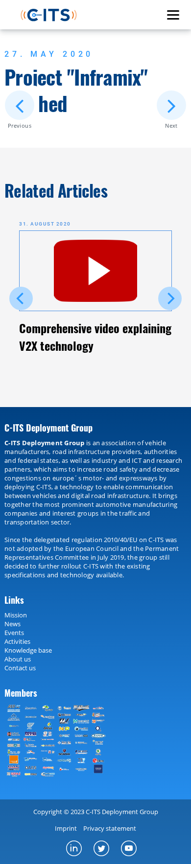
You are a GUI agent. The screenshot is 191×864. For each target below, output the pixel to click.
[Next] (170, 298)
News (12, 623)
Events (14, 632)
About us (17, 659)
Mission (15, 615)
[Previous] (21, 298)
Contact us (20, 667)
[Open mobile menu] (173, 15)
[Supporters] (59, 740)
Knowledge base (28, 650)
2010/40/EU (120, 539)
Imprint (66, 828)
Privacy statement (109, 828)
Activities (17, 641)
